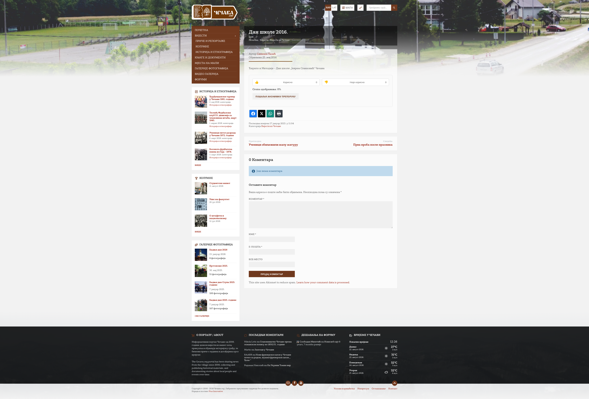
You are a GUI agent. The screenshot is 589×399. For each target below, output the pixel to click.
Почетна (253, 40)
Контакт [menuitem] (392, 389)
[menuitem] (216, 30)
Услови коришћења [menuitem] (344, 389)
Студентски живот (219, 183)
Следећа (388, 141)
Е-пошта (255, 247)
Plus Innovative (216, 391)
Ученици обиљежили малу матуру (273, 144)
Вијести (264, 40)
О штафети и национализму (218, 217)
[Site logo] (215, 13)
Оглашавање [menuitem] (379, 389)
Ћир (328, 8)
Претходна (255, 141)
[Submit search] (394, 8)
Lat (334, 8)
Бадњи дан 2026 (218, 250)
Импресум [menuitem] (363, 389)
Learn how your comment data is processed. (323, 282)
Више (198, 165)
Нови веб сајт (331, 342)
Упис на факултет (219, 199)
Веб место (256, 259)
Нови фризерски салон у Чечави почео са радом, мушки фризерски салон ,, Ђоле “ (267, 357)
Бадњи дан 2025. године (222, 300)
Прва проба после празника (373, 144)
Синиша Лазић (266, 54)
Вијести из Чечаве (280, 40)
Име (252, 234)
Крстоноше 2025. (218, 266)
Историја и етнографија (220, 105)
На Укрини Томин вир (279, 365)
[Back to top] (394, 383)
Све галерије (202, 316)
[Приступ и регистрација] (360, 8)
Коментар (256, 199)
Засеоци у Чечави (264, 350)
